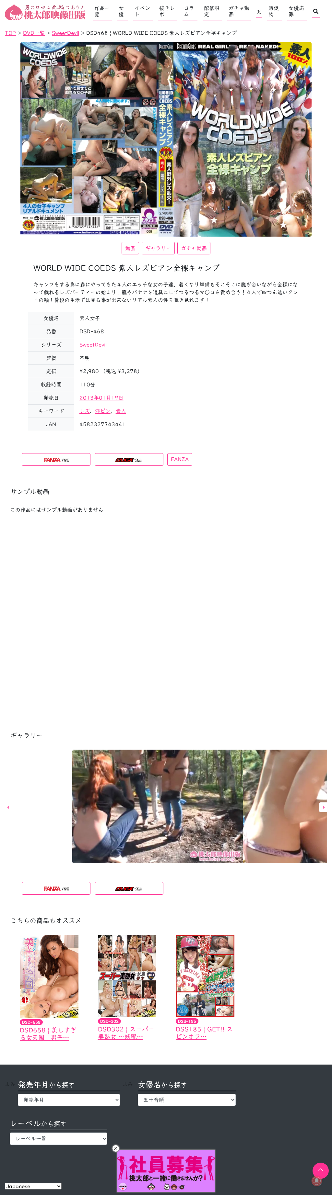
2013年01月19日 (101, 397)
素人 (121, 411)
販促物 (273, 11)
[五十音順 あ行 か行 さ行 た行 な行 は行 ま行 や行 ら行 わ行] (186, 1100)
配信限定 (211, 11)
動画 (130, 248)
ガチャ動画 (239, 11)
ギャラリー (158, 248)
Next (324, 807)
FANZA (180, 459)
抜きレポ (167, 11)
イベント (142, 11)
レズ (84, 411)
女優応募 (296, 11)
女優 (121, 11)
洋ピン (103, 411)
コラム (189, 11)
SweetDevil (93, 344)
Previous (8, 807)
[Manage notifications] (317, 1181)
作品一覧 (102, 11)
